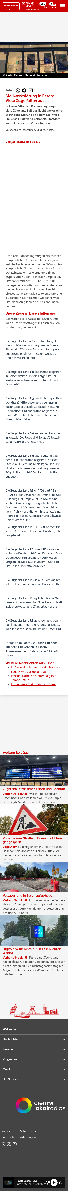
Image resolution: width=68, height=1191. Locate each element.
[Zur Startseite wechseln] (11, 6)
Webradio (9, 1029)
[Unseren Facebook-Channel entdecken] (9, 1144)
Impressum (8, 1131)
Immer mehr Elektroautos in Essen (33, 684)
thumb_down (48, 1183)
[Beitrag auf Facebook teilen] (24, 90)
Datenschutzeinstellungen (18, 1137)
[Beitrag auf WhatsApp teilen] (18, 90)
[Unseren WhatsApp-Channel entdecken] (3, 1144)
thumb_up (60, 1183)
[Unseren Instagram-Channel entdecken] (15, 1144)
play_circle (54, 1182)
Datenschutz (28, 1131)
